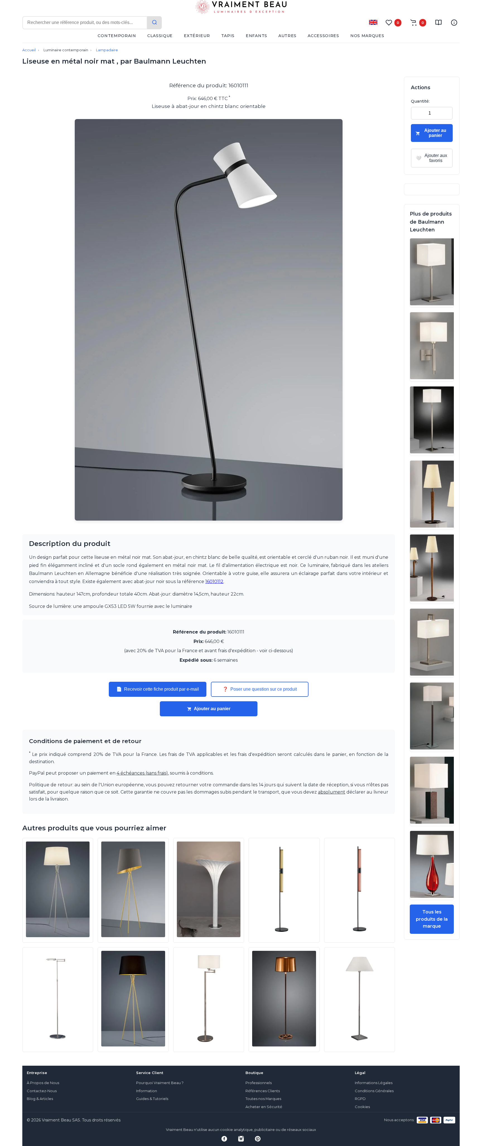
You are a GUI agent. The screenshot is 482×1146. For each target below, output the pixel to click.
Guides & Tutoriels (152, 1099)
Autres (287, 35)
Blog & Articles (40, 1099)
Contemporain (117, 35)
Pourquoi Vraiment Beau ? (160, 1083)
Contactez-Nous (42, 1091)
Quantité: (420, 101)
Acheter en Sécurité (263, 1107)
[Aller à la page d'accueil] (241, 8)
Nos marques (367, 35)
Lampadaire (107, 50)
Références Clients (262, 1091)
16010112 (214, 581)
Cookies (362, 1107)
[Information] (454, 22)
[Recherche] (154, 22)
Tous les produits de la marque (432, 919)
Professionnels (258, 1083)
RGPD (360, 1099)
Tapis (228, 35)
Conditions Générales (374, 1091)
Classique (160, 35)
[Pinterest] (258, 1139)
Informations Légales (373, 1083)
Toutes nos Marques (263, 1099)
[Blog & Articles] (438, 22)
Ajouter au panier (212, 708)
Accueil (29, 50)
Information (146, 1091)
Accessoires (323, 35)
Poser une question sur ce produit (260, 689)
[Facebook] (224, 1139)
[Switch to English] (373, 22)
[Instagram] (241, 1139)
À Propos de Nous (43, 1083)
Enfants (256, 35)
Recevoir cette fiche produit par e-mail (157, 689)
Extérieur (197, 35)
